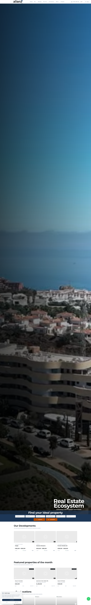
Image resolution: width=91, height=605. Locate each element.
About (57, 1)
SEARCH (40, 519)
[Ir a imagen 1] (23, 578)
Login (88, 1)
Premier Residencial (62, 545)
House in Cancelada (19, 580)
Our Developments (25, 526)
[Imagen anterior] (15, 537)
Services (45, 1)
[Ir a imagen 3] (67, 578)
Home (31, 1)
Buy (35, 1)
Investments (51, 1)
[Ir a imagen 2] (45, 578)
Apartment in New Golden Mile (42, 580)
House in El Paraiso (61, 580)
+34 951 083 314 (75, 1)
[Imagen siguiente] (33, 537)
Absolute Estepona (40, 545)
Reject (7, 602)
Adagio (16, 545)
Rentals (40, 1)
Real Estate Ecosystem (69, 503)
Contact (62, 1)
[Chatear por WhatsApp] (88, 598)
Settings (17, 602)
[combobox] (20, 516)
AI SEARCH (52, 519)
